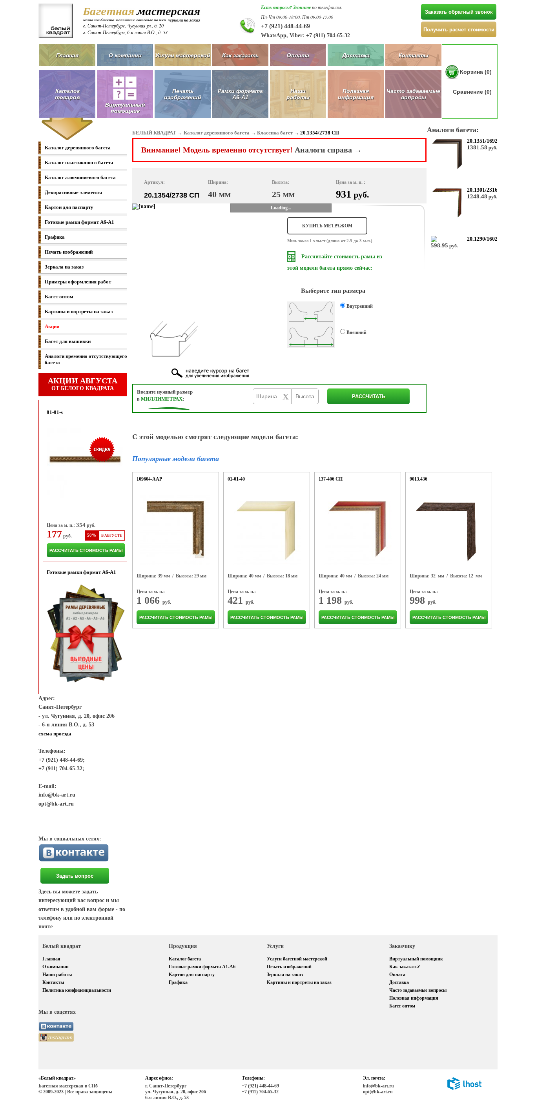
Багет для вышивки (68, 341)
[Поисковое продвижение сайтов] (464, 1088)
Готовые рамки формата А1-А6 (202, 966)
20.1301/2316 (482, 190)
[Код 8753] (357, 530)
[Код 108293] (175, 530)
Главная (67, 55)
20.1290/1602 (482, 239)
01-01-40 (236, 479)
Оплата (298, 55)
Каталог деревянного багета (78, 148)
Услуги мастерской (182, 55)
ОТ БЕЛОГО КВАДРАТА (82, 383)
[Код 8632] (266, 530)
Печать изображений (182, 94)
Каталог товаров (67, 94)
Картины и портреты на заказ (79, 311)
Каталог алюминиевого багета (80, 177)
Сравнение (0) (472, 92)
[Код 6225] (448, 530)
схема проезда (54, 734)
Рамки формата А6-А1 (240, 94)
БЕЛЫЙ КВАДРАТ (154, 133)
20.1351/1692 (482, 141)
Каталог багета (185, 959)
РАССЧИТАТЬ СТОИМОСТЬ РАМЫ (86, 550)
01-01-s (55, 412)
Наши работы (298, 94)
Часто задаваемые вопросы (413, 94)
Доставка (356, 55)
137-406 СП (331, 479)
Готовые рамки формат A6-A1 (79, 222)
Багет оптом (59, 296)
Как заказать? (404, 966)
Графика (55, 237)
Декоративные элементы (73, 192)
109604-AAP (149, 479)
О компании (125, 55)
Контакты (413, 55)
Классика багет (275, 133)
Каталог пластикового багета (79, 162)
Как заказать (240, 55)
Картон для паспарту (69, 207)
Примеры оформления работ (78, 282)
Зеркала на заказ (64, 267)
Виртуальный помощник (416, 959)
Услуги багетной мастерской (297, 959)
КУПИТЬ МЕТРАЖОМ (327, 226)
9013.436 (418, 479)
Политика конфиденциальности (76, 990)
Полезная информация (356, 94)
